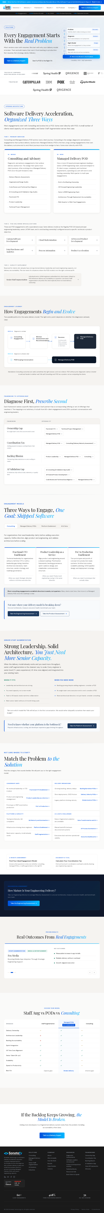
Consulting (88, 456)
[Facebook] (11, 1177)
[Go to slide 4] (13, 972)
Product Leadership (53, 456)
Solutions (16, 8)
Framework (38, 8)
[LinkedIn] (5, 1177)
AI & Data (64, 526)
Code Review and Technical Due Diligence (60, 480)
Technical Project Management (72, 429)
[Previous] (90, 972)
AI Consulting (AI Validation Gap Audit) (59, 470)
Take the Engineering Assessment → (24, 903)
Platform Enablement (49, 526)
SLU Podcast (60, 8)
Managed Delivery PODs (28, 526)
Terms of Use (85, 1209)
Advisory (27, 8)
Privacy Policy (75, 1209)
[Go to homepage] (14, 1153)
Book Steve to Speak (72, 1174)
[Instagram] (14, 1177)
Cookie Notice (96, 1209)
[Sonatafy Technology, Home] (7, 8)
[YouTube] (8, 1177)
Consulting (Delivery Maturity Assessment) (80, 443)
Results (49, 8)
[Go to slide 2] (9, 972)
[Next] (94, 972)
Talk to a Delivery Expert (89, 8)
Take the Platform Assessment (81, 726)
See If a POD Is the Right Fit (42, 61)
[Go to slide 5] (15, 972)
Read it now (96, 2)
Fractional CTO (51, 429)
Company (71, 8)
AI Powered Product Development (57, 475)
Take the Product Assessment (53, 614)
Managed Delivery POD (54, 434)
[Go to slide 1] (8, 972)
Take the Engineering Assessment (22, 614)
